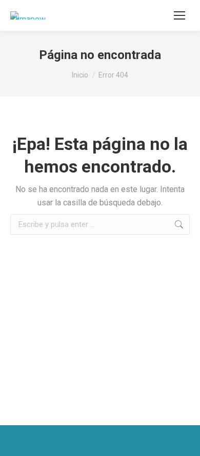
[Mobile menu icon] (179, 15)
